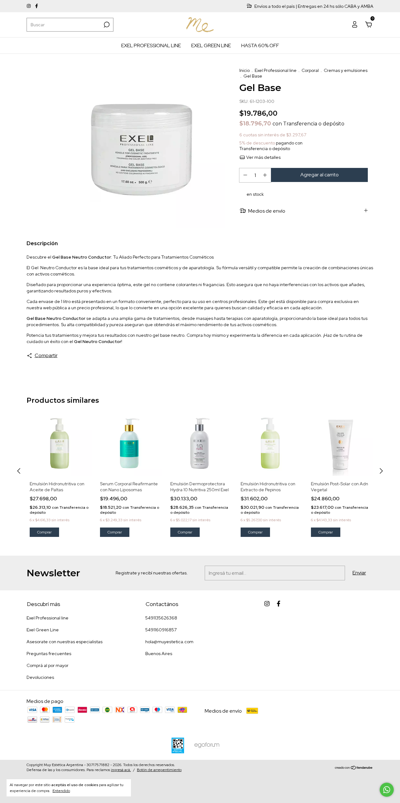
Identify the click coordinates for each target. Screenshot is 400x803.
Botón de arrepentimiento (159, 769)
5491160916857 (161, 630)
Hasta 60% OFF (260, 45)
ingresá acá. (121, 769)
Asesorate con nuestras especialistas (64, 641)
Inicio (244, 70)
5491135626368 (161, 618)
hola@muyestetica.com (169, 641)
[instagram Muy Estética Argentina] (29, 6)
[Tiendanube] (353, 768)
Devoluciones (40, 677)
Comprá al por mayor (47, 665)
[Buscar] (106, 24)
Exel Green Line (211, 45)
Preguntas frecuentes (49, 653)
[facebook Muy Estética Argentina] (36, 6)
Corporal (310, 70)
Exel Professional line (151, 45)
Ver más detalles (263, 157)
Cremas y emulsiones (346, 70)
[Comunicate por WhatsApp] (387, 790)
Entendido (61, 790)
